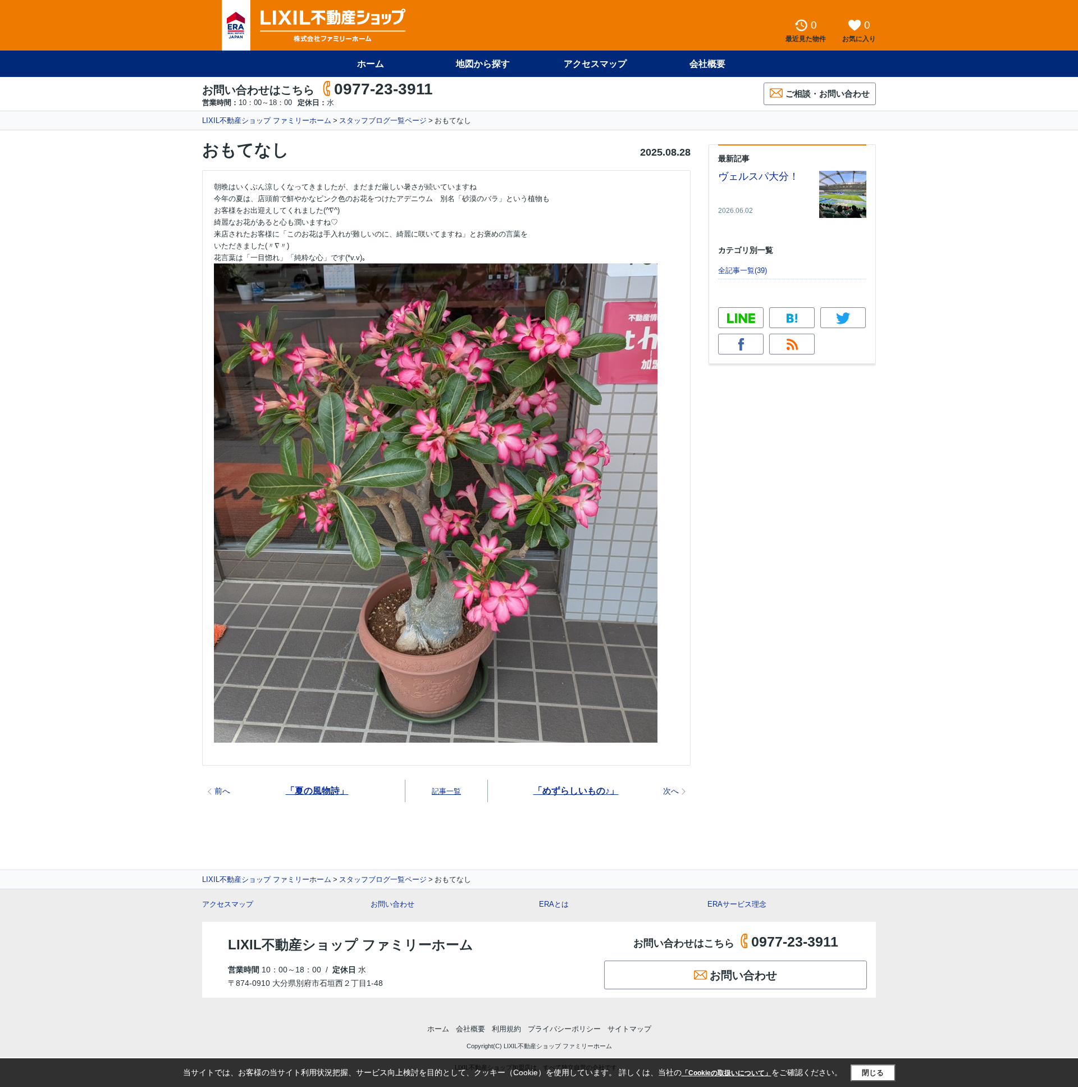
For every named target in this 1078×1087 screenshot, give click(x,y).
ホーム (370, 64)
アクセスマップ (227, 904)
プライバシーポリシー (564, 1029)
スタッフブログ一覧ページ (383, 120)
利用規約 (506, 1029)
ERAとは (554, 904)
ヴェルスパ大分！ (758, 176)
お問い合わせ (392, 904)
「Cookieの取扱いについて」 (726, 1073)
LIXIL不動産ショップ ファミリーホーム (266, 120)
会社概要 (707, 64)
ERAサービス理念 (736, 904)
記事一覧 (446, 791)
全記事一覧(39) (742, 270)
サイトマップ (629, 1029)
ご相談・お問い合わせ (827, 93)
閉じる (873, 1072)
